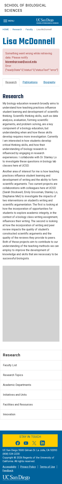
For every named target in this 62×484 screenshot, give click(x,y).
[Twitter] (34, 444)
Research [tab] (11, 82)
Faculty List (10, 365)
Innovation (9, 414)
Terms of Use (47, 466)
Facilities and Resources (18, 404)
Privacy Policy (28, 466)
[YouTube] (26, 444)
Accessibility (9, 466)
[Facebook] (17, 444)
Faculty (29, 29)
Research (17, 29)
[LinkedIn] (42, 444)
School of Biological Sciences (25, 8)
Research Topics (13, 375)
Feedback (8, 470)
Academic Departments (17, 385)
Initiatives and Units (15, 394)
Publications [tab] (30, 82)
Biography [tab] (49, 82)
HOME (6, 29)
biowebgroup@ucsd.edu (21, 61)
